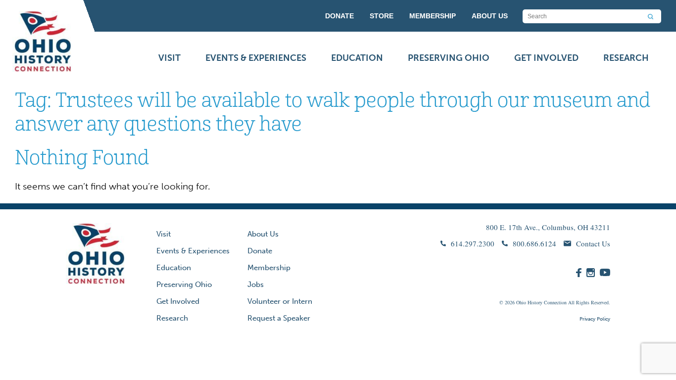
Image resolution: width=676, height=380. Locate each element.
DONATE (339, 16)
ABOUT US (490, 16)
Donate (259, 250)
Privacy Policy (594, 319)
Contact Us (593, 243)
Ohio (521, 302)
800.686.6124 (534, 243)
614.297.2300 (472, 243)
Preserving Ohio (448, 57)
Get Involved (546, 57)
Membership (268, 267)
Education (357, 57)
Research (626, 57)
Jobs (255, 284)
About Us (263, 234)
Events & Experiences (255, 57)
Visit (169, 57)
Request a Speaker (278, 318)
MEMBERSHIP (432, 16)
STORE (381, 16)
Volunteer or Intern (279, 301)
